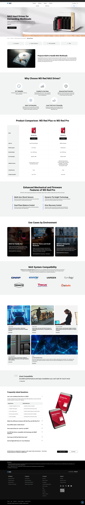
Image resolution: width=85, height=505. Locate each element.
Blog (43, 488)
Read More (10, 332)
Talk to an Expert (62, 451)
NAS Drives (47, 5)
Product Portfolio (11, 480)
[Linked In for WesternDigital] (63, 486)
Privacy (8, 501)
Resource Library (63, 480)
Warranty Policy (11, 482)
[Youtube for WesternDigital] (71, 486)
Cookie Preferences (27, 501)
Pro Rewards (27, 478)
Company (50, 3)
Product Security (63, 482)
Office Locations (45, 493)
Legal (11, 501)
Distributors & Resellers (12, 484)
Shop (74, 5)
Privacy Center (44, 486)
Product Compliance (21, 501)
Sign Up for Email (11, 478)
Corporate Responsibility (46, 484)
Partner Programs (28, 480)
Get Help (61, 478)
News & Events (45, 480)
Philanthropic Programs (29, 482)
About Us (44, 478)
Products (34, 3)
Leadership (44, 482)
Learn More (34, 138)
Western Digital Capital (29, 484)
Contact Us (44, 495)
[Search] (77, 3)
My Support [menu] (74, 3)
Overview (37, 5)
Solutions (39, 3)
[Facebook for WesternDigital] (68, 486)
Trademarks (15, 501)
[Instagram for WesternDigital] (60, 486)
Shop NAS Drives (12, 27)
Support (45, 3)
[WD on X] (66, 486)
